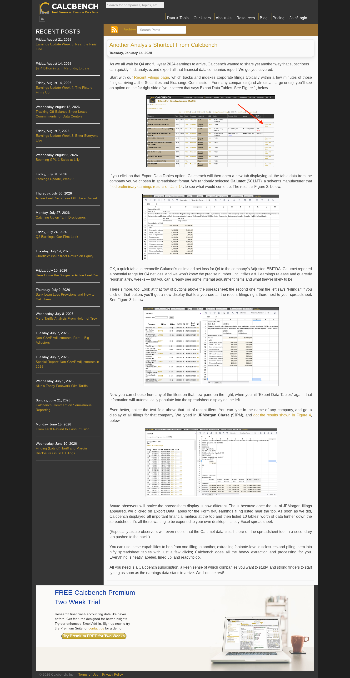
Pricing (279, 18)
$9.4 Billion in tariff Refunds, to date (62, 68)
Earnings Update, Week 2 (55, 179)
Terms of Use (88, 674)
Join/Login (298, 18)
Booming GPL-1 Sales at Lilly (58, 159)
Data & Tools (178, 18)
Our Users (202, 18)
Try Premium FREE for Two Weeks (94, 636)
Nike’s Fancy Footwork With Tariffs (62, 386)
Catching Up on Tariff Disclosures (61, 217)
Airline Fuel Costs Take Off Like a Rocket (66, 198)
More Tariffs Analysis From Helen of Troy (66, 318)
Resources (245, 18)
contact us (96, 628)
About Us (223, 18)
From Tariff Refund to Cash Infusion (63, 429)
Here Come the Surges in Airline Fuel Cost (68, 275)
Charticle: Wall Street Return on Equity (64, 256)
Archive (130, 29)
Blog (264, 18)
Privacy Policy (112, 674)
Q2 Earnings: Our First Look (57, 237)
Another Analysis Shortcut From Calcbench (163, 45)
